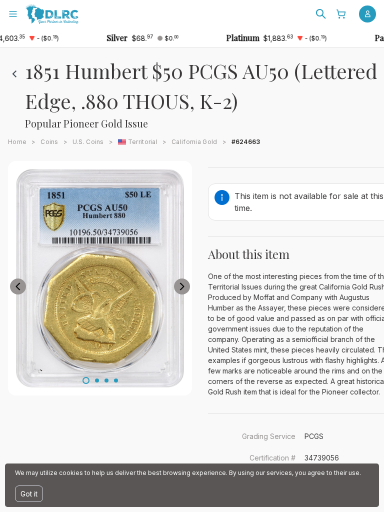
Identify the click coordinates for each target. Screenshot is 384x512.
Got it (29, 494)
